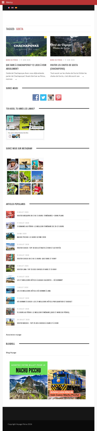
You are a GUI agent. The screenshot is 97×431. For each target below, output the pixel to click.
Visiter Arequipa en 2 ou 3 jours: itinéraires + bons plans (40, 215)
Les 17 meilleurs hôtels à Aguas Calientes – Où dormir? (40, 280)
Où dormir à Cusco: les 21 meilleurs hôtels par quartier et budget (44, 301)
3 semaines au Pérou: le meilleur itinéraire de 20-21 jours (40, 226)
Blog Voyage (11, 353)
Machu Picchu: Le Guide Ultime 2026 (31, 237)
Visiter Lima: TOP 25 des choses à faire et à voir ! (37, 269)
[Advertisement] (48, 17)
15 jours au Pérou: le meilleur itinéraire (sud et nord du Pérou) (43, 312)
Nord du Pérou (12, 60)
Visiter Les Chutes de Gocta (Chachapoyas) (64, 66)
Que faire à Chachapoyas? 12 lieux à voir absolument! (26, 66)
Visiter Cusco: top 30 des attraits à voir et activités (39, 248)
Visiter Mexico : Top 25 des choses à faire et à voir (37, 323)
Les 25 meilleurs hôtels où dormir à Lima (34, 290)
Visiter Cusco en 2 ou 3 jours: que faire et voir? (36, 258)
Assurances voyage (13, 335)
